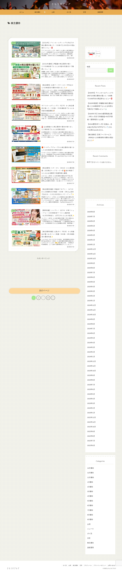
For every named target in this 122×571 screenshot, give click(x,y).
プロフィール (88, 565)
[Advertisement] (43, 30)
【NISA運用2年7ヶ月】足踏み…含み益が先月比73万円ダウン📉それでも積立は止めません (99, 127)
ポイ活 (65, 565)
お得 (70, 565)
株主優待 (75, 565)
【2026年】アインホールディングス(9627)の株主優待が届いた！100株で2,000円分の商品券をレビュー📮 (100, 96)
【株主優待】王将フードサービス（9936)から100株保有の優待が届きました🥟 (100, 137)
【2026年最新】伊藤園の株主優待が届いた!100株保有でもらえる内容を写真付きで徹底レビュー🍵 (100, 106)
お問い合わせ (111, 565)
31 (48, 298)
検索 (88, 67)
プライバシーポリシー (100, 565)
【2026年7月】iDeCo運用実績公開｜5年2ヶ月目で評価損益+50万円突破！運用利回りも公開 (100, 116)
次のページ (44, 290)
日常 (81, 565)
